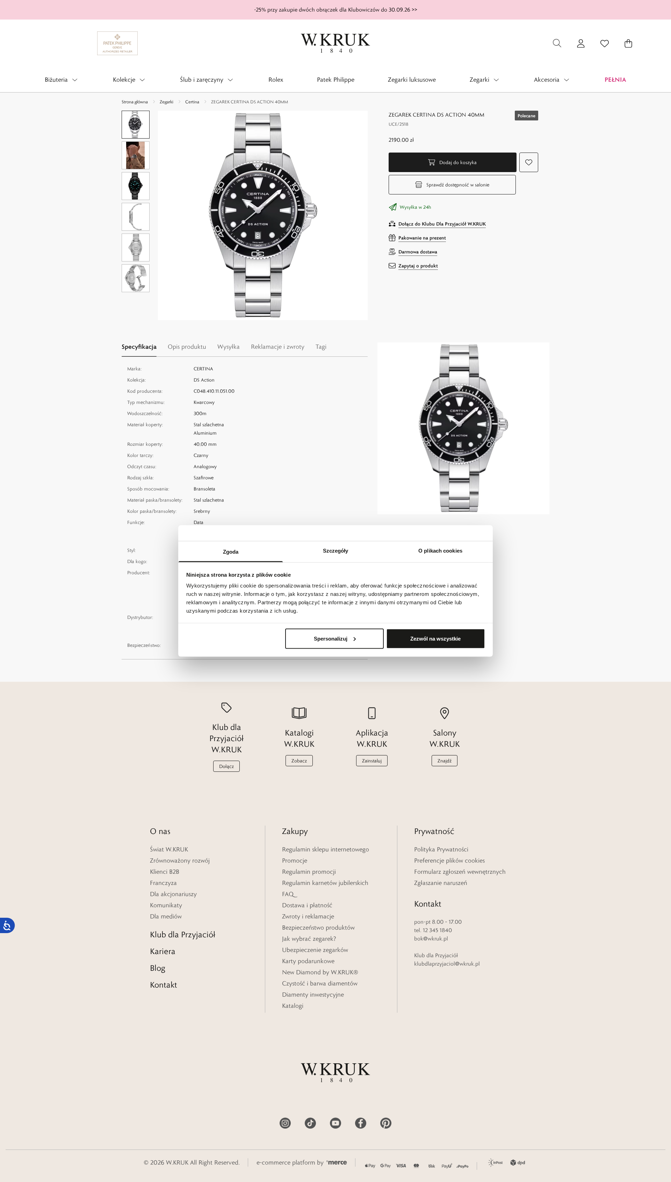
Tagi (321, 346)
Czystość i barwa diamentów (320, 983)
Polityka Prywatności (441, 849)
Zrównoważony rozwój (180, 860)
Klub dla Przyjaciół (182, 934)
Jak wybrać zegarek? (309, 939)
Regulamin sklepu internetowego (325, 849)
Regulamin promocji (309, 872)
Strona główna (135, 101)
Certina (192, 101)
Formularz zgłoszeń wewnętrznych (460, 872)
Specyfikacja (139, 346)
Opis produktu (187, 346)
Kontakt (163, 985)
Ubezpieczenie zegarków (315, 950)
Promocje (294, 860)
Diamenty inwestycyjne (313, 994)
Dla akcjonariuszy (173, 894)
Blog (157, 968)
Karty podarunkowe (308, 961)
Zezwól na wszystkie (435, 638)
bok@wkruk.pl (431, 938)
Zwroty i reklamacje (308, 916)
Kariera (162, 951)
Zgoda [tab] (231, 552)
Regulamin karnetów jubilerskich (325, 883)
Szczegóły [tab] (335, 551)
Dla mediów (166, 916)
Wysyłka (228, 346)
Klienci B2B (164, 872)
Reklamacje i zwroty (277, 346)
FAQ (288, 894)
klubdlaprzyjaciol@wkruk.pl (447, 963)
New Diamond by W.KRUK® (320, 972)
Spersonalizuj (330, 638)
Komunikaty (166, 905)
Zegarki (166, 101)
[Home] (335, 43)
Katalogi (292, 1006)
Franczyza (163, 883)
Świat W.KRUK (169, 849)
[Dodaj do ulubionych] (528, 162)
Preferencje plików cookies (449, 860)
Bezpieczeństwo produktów (318, 927)
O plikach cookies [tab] (440, 551)
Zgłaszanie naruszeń (440, 883)
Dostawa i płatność (307, 905)
